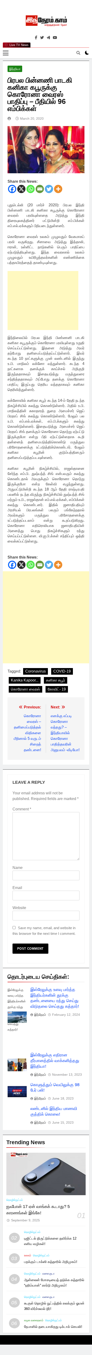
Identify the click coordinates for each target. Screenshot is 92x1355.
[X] (21, 189)
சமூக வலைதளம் (33, 1320)
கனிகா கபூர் (55, 680)
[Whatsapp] (30, 189)
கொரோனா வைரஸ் (25, 689)
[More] (58, 189)
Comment (22, 809)
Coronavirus (35, 671)
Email (17, 888)
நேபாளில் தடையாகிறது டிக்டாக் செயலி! (53, 1327)
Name (18, 868)
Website (19, 908)
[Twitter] (49, 189)
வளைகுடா (48, 1273)
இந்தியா (15, 69)
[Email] (40, 189)
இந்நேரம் (40, 1014)
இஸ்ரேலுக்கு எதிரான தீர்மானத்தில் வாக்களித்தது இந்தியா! (54, 1061)
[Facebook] (12, 189)
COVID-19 (62, 671)
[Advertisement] (43, 300)
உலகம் (27, 1255)
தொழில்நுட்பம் (14, 1200)
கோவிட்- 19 (57, 689)
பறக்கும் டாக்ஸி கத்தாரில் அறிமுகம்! (50, 1262)
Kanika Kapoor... (24, 680)
